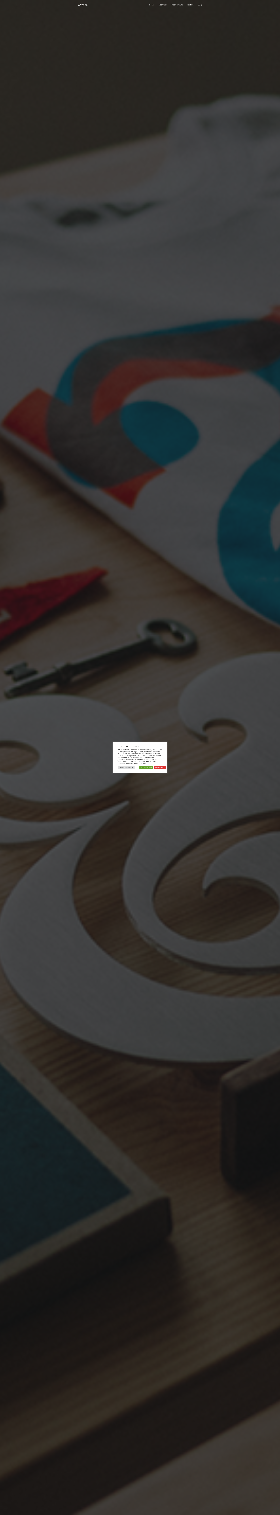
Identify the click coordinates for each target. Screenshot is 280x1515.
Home (151, 5)
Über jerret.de (177, 5)
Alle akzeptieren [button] (146, 767)
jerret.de (83, 4)
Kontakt (190, 5)
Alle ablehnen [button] (159, 767)
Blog (200, 5)
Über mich (163, 5)
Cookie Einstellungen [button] (126, 767)
